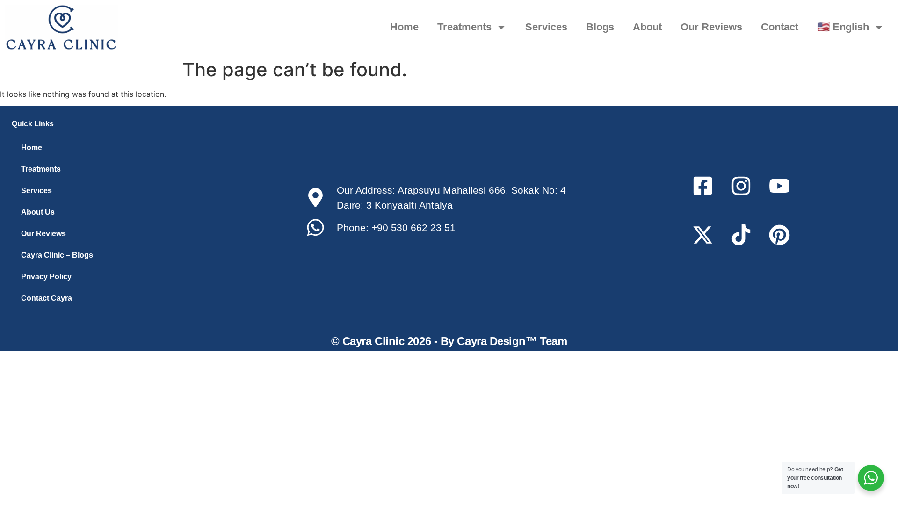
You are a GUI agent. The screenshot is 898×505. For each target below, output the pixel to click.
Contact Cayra (46, 298)
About (647, 27)
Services (546, 27)
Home (404, 27)
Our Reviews (711, 27)
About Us (38, 212)
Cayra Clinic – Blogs (57, 255)
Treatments (464, 27)
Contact (779, 27)
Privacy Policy (46, 277)
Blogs (600, 27)
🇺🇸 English (843, 27)
